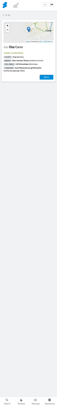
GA (45, 4)
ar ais (7, 15)
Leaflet (27, 41)
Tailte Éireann (48, 41)
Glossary (36, 403)
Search (7, 403)
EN (51, 4)
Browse (21, 403)
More (46, 77)
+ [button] (7, 25)
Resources (50, 403)
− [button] (7, 30)
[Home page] (5, 5)
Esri (41, 41)
